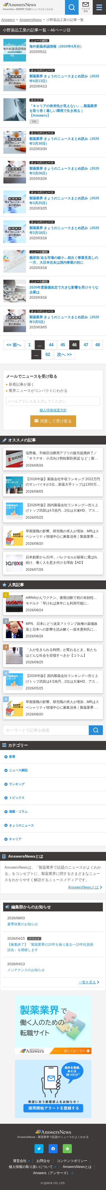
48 (97, 344)
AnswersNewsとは (83, 887)
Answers (8, 20)
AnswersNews (31, 20)
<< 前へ (14, 344)
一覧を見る (87, 982)
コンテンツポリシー (72, 1161)
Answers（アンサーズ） (51, 1173)
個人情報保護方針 (53, 410)
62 (48, 354)
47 (86, 344)
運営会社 (20, 1161)
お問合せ (43, 1161)
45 (62, 344)
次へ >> (64, 354)
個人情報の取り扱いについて (31, 1167)
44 (51, 344)
